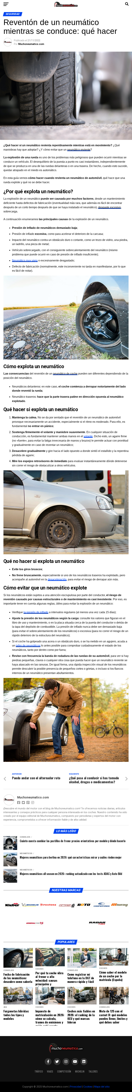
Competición (64, 1071)
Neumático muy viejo (25, 260)
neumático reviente (78, 149)
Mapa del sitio (102, 1086)
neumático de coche (65, 373)
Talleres (93, 1071)
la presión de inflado (36, 612)
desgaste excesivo (109, 207)
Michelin (79, 1071)
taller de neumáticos (28, 645)
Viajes (50, 1071)
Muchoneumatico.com (31, 44)
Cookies (87, 1086)
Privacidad (75, 1086)
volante (88, 436)
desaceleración (57, 579)
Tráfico (39, 1071)
